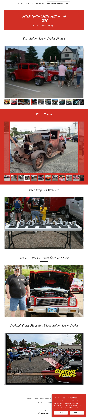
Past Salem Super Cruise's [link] (58, 3)
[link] (44, 21)
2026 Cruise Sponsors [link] (35, 3)
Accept (76, 413)
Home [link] (20, 3)
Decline (61, 413)
